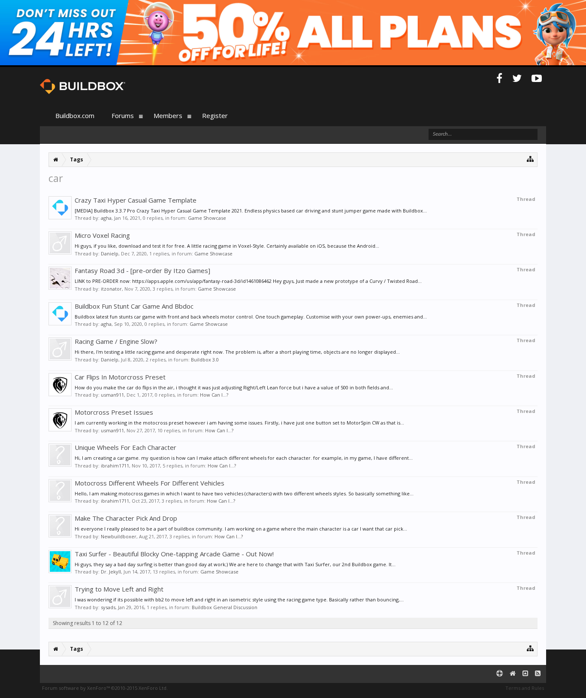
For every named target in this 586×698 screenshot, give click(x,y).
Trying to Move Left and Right (119, 589)
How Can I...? (214, 394)
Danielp (109, 253)
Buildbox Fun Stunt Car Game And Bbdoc (134, 306)
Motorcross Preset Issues (114, 412)
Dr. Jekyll (111, 571)
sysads (108, 607)
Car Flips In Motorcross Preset (120, 377)
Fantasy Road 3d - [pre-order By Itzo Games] (142, 270)
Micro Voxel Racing (102, 235)
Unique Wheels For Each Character (125, 447)
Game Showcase (207, 218)
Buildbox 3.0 (205, 359)
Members (168, 115)
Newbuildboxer (118, 536)
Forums (123, 115)
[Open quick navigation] (530, 159)
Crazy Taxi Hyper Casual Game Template (135, 200)
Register (215, 115)
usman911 (112, 394)
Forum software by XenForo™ (105, 688)
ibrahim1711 (115, 465)
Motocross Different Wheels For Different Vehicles (149, 483)
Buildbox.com (74, 115)
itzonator (111, 288)
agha (106, 218)
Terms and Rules (524, 688)
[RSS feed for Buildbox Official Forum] (538, 674)
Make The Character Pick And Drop (126, 518)
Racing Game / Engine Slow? (116, 341)
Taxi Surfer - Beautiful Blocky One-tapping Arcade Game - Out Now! (174, 553)
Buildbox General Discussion (224, 607)
